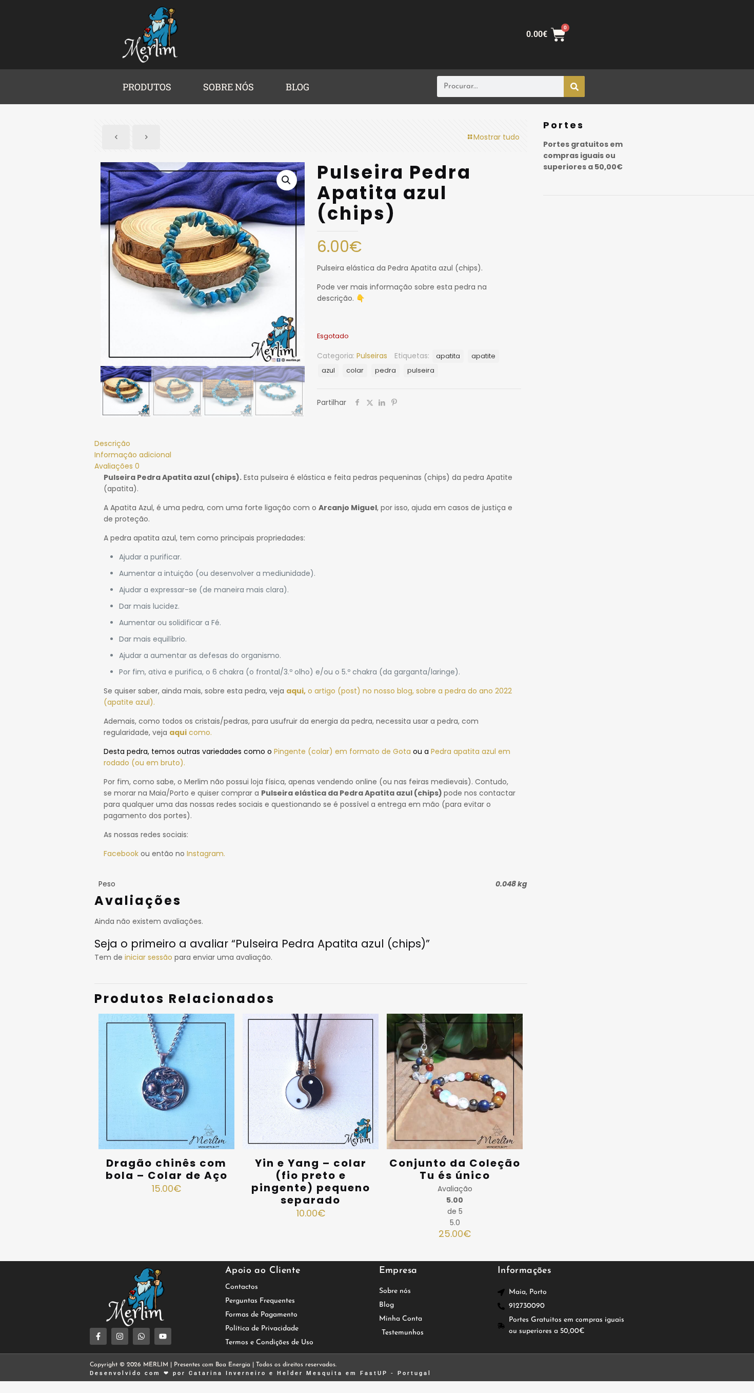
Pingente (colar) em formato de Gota (342, 751)
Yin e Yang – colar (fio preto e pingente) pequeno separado (310, 1181)
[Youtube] (162, 1336)
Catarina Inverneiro (227, 1373)
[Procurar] (574, 86)
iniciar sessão (148, 957)
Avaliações (117, 466)
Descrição (112, 443)
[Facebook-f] (98, 1336)
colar (355, 370)
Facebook (121, 853)
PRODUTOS (147, 87)
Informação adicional (132, 455)
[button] (149, 86)
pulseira (420, 370)
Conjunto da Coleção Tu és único (455, 1169)
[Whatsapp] (141, 1336)
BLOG (297, 87)
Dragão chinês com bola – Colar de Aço (167, 1169)
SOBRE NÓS (228, 87)
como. (190, 732)
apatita (448, 356)
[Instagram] (119, 1336)
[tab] (310, 443)
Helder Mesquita (310, 1373)
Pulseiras (371, 356)
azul (328, 370)
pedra (385, 370)
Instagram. (206, 853)
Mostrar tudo (496, 137)
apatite (483, 356)
